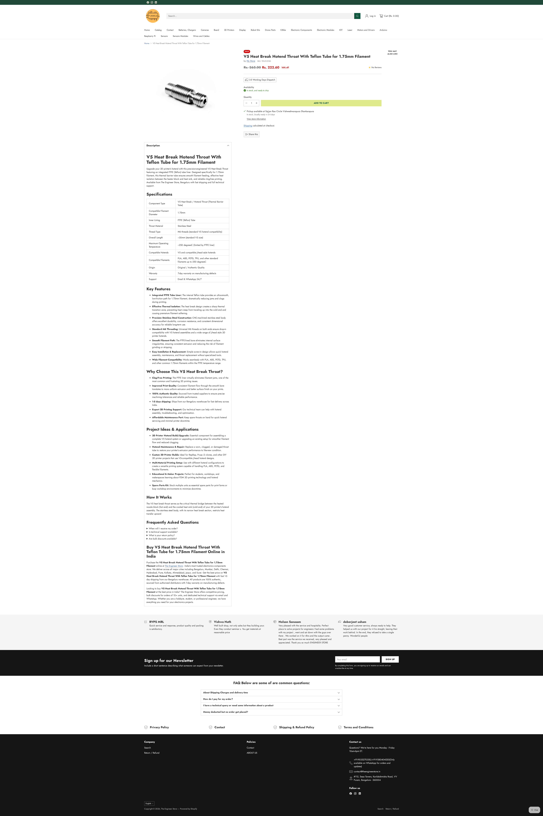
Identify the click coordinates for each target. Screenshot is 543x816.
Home (146, 43)
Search (147, 747)
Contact (250, 747)
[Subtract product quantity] (246, 103)
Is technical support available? (163, 532)
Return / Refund (151, 752)
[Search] (357, 16)
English (148, 803)
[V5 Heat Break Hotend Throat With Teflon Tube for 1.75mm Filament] (187, 93)
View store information (256, 118)
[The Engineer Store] (153, 16)
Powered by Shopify (188, 808)
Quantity (248, 97)
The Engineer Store (174, 565)
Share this (253, 134)
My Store (251, 61)
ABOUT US (252, 752)
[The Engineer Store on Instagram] (151, 3)
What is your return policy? (162, 535)
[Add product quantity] (256, 103)
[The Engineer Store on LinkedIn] (155, 3)
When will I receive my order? (163, 528)
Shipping (248, 125)
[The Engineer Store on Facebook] (147, 3)
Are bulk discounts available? (163, 538)
